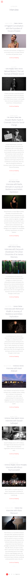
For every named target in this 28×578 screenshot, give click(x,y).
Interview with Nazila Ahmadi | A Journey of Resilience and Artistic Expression (14, 188)
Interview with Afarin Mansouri (14, 511)
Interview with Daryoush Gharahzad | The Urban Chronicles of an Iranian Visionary (14, 253)
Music (21, 508)
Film (8, 117)
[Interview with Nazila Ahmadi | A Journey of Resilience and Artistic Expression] (14, 202)
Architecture (16, 365)
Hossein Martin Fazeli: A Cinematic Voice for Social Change (14, 122)
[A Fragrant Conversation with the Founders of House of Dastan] (14, 41)
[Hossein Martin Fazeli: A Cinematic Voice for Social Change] (14, 135)
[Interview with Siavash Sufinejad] (14, 433)
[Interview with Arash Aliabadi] (14, 381)
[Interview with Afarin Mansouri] (14, 523)
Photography (24, 464)
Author (7, 68)
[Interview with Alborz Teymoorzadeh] (14, 480)
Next (16, 574)
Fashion (16, 23)
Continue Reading (14, 57)
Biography (11, 68)
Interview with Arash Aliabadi (14, 369)
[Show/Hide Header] (2, 2)
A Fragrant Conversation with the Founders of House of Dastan (14, 28)
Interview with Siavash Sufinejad (14, 421)
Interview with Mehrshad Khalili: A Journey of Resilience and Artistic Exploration (14, 312)
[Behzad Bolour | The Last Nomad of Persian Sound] (14, 84)
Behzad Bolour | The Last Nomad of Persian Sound (14, 72)
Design (12, 418)
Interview (20, 23)
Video (20, 117)
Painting (18, 246)
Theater (16, 117)
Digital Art (17, 418)
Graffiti (9, 246)
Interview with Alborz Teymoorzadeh (14, 468)
